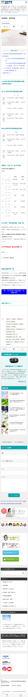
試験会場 (8, 326)
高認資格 (8, 344)
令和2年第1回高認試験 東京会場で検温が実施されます (17, 416)
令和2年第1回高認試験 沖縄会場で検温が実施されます (17, 430)
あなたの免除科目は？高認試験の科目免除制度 (21, 442)
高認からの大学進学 (9, 602)
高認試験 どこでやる (19, 341)
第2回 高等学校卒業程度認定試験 (16, 63)
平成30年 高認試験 (10, 321)
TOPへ (21, 695)
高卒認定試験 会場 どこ (11, 334)
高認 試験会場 (16, 339)
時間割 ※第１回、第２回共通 (15, 65)
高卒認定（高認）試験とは (9, 592)
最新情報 (21, 324)
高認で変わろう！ (7, 73)
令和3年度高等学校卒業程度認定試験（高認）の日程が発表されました (17, 401)
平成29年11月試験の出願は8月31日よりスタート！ (8, 442)
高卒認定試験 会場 (10, 331)
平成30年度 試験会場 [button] (9, 257)
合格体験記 (5, 585)
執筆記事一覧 (22, 381)
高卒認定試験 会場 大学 (11, 336)
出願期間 (14, 319)
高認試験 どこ (9, 341)
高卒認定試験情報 (5, 23)
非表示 (15, 50)
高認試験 (23, 339)
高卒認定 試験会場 (10, 329)
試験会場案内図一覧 (10, 70)
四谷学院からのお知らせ (8, 588)
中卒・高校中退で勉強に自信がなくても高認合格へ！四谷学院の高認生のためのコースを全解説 (17, 409)
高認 (20, 336)
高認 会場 (8, 339)
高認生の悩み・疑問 (7, 599)
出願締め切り (20, 319)
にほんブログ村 (6, 658)
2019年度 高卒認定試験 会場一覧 (14, 68)
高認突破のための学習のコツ (9, 606)
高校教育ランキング (6, 664)
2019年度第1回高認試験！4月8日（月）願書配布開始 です (16, 394)
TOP (14, 682)
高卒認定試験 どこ (20, 329)
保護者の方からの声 (7, 582)
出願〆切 (8, 319)
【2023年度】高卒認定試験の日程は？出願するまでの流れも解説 (16, 423)
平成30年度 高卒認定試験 (12, 324)
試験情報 (14, 326)
